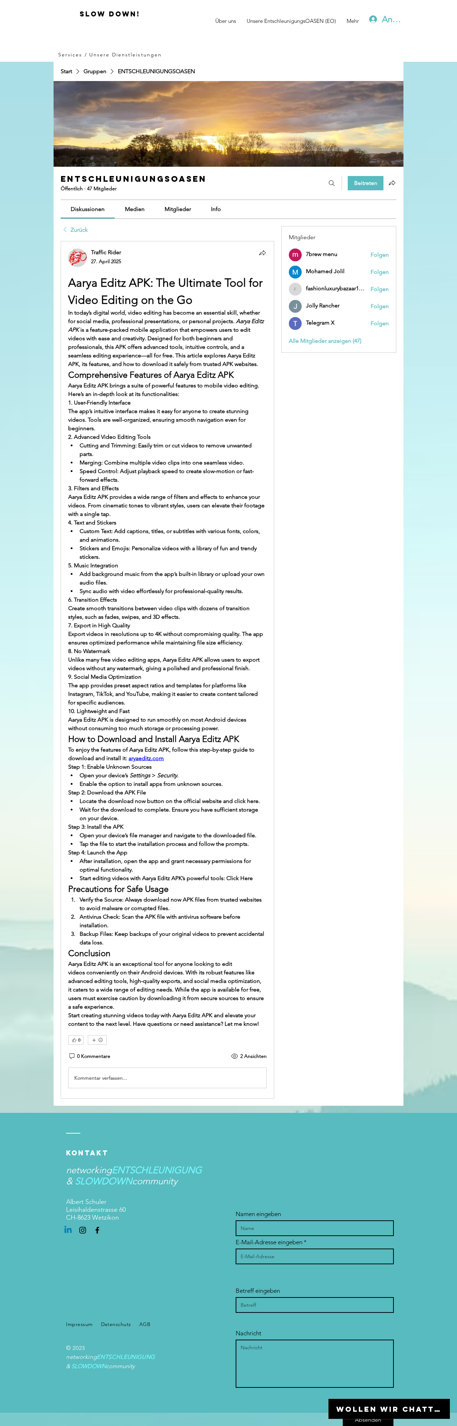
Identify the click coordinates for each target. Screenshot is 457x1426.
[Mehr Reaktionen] (97, 1040)
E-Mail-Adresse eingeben (269, 1242)
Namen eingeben (258, 1214)
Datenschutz (116, 1324)
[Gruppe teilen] (392, 183)
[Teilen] (262, 252)
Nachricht (248, 1333)
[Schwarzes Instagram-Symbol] (82, 1230)
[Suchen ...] (331, 183)
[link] (88, 209)
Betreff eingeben (258, 1291)
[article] (167, 670)
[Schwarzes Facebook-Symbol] (97, 1230)
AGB (145, 1324)
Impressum (79, 1324)
